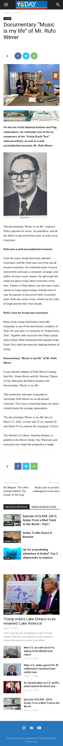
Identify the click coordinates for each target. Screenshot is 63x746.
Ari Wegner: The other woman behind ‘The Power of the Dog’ (16, 491)
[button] (31, 116)
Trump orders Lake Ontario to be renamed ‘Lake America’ (30, 621)
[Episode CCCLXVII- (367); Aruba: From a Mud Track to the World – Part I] (12, 520)
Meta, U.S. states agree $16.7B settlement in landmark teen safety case (41, 669)
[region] (31, 116)
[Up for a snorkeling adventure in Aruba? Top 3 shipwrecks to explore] (12, 554)
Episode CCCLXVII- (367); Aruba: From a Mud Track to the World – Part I (40, 520)
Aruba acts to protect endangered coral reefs (46, 489)
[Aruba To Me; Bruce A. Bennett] (12, 537)
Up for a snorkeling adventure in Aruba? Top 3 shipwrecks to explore (40, 553)
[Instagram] (23, 727)
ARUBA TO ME (11, 541)
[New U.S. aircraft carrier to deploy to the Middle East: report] (12, 652)
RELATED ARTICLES (16, 507)
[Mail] (31, 727)
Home (7, 12)
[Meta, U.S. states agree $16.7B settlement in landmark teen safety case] (12, 669)
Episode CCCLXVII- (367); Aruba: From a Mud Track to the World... (41, 703)
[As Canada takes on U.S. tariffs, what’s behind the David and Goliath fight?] (12, 687)
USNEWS (8, 613)
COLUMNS (9, 524)
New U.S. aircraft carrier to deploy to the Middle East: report (39, 651)
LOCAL (16, 12)
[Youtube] (39, 727)
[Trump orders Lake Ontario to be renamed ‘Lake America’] (31, 594)
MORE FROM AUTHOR (44, 507)
